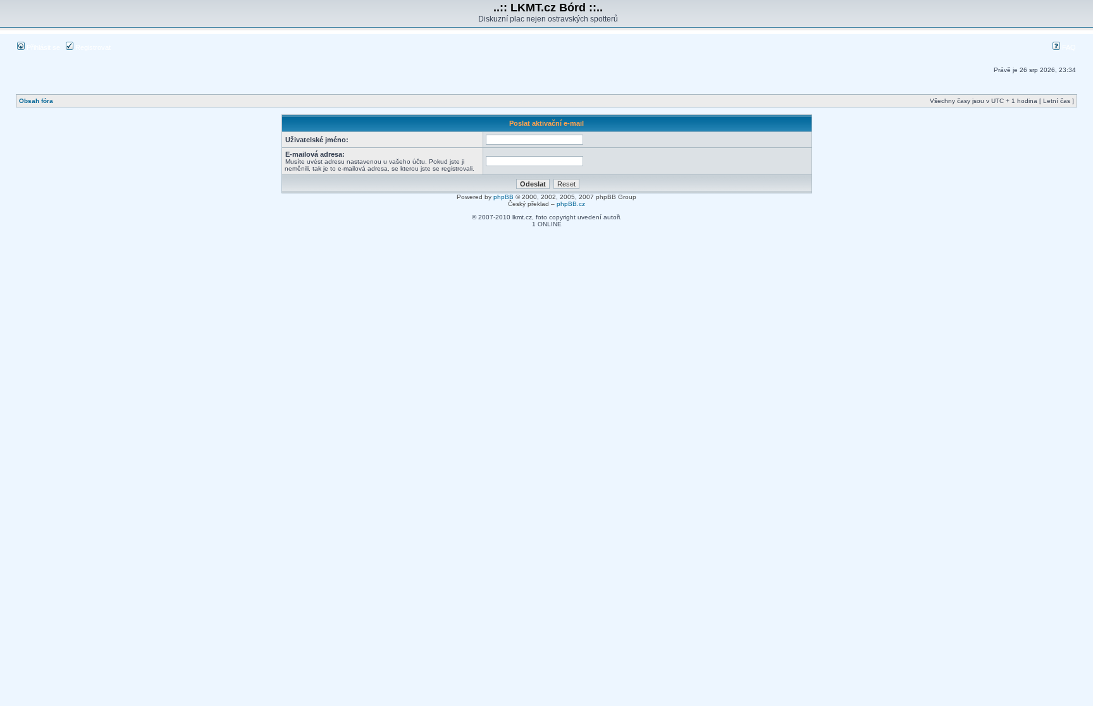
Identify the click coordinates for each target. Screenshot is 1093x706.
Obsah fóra (36, 100)
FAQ (1068, 47)
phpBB (503, 196)
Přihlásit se (42, 47)
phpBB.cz (571, 203)
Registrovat (92, 47)
